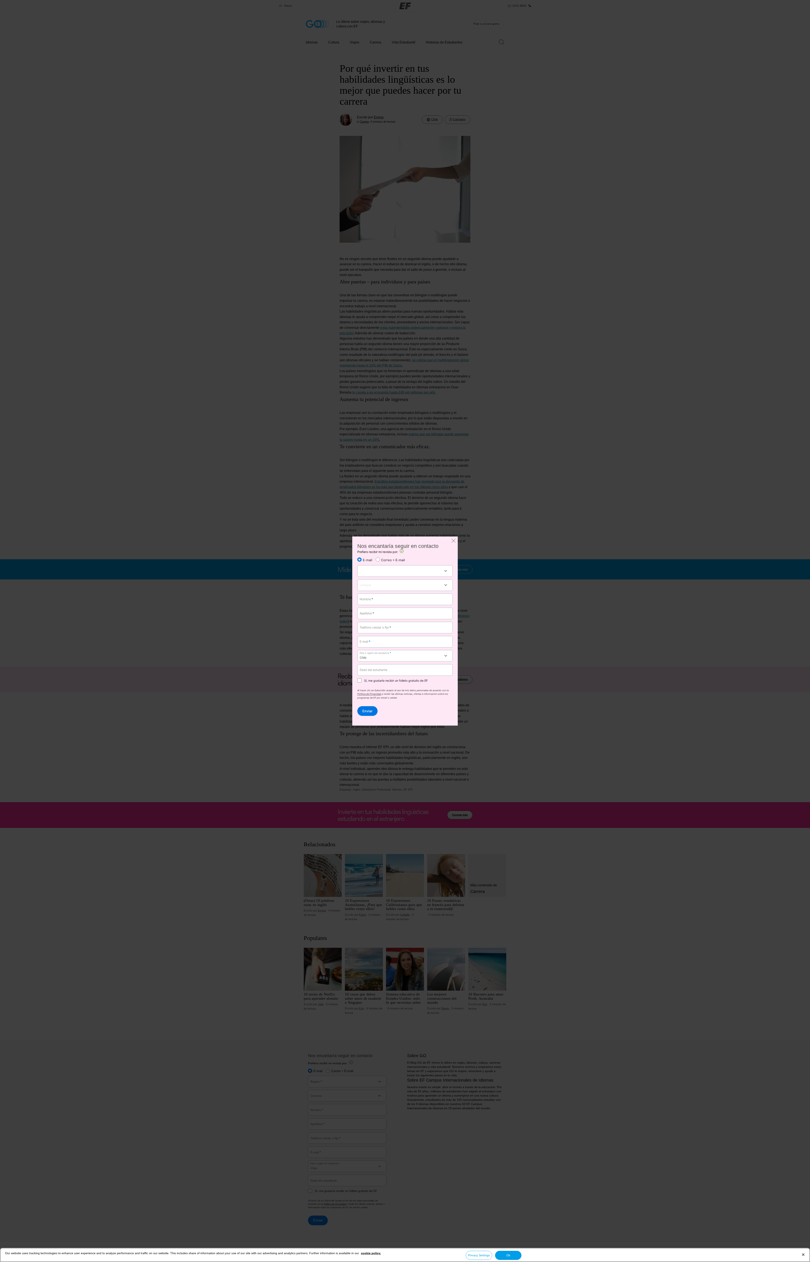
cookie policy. (371, 1253)
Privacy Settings (479, 1255)
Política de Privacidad (369, 694)
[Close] (803, 1254)
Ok (508, 1255)
